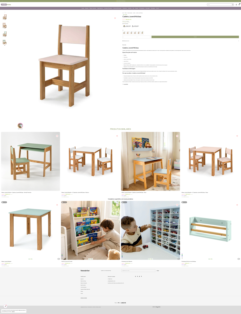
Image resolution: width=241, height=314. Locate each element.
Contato (82, 293)
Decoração (148, 8)
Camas (83, 8)
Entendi (13, 311)
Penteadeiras (141, 8)
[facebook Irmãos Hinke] (137, 276)
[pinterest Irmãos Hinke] (141, 276)
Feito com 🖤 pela (118, 302)
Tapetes (136, 8)
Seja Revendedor (83, 285)
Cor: (123, 30)
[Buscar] (232, 4)
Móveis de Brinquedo (117, 8)
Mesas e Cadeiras (93, 8)
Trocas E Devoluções (83, 287)
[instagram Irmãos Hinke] (135, 276)
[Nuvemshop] (156, 307)
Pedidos (82, 291)
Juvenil (157, 8)
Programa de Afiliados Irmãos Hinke (85, 289)
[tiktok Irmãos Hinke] (139, 276)
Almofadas (153, 8)
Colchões (129, 8)
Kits (133, 8)
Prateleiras (125, 8)
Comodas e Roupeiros (108, 8)
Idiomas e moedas (84, 297)
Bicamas (86, 8)
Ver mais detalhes (125, 23)
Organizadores (100, 8)
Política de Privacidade (84, 283)
